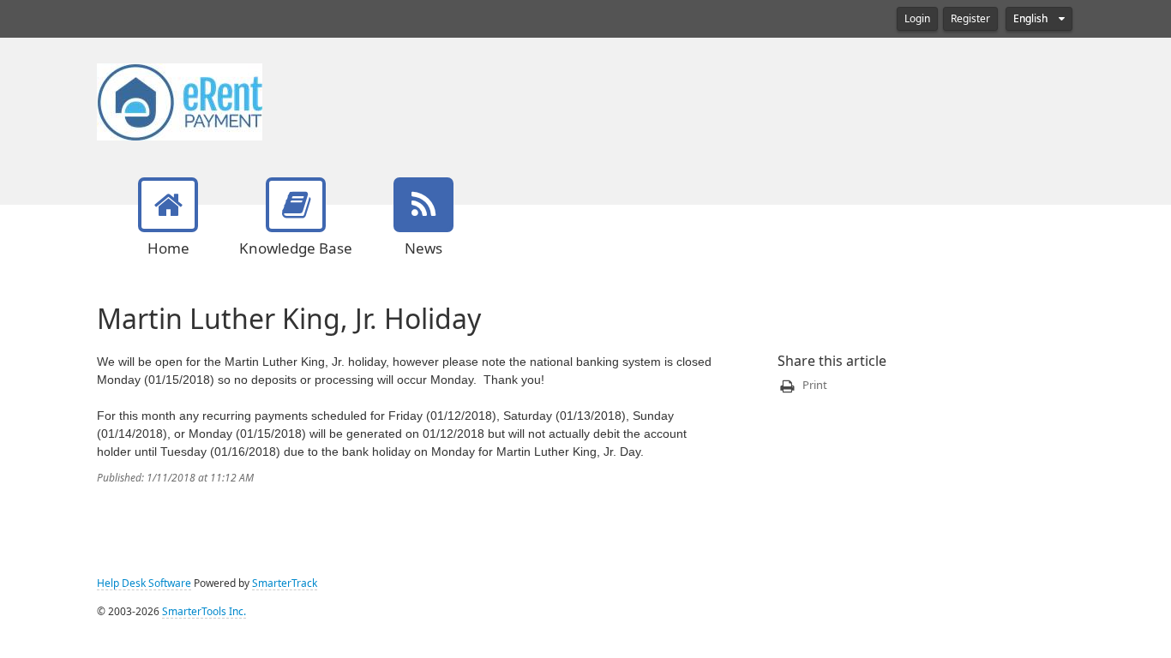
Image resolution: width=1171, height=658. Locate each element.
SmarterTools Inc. (204, 612)
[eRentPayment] (179, 100)
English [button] (1031, 19)
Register (970, 19)
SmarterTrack (284, 583)
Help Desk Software (144, 583)
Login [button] (917, 19)
